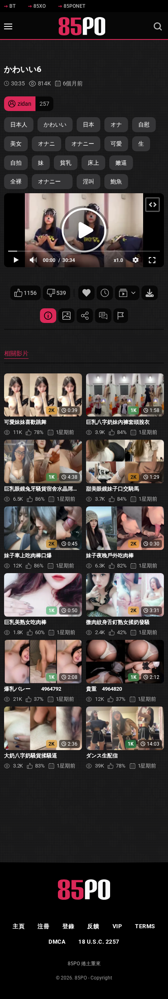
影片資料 (48, 315)
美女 (16, 143)
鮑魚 (116, 181)
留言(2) (103, 315)
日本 (88, 124)
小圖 (66, 315)
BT (12, 6)
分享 (85, 315)
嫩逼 (121, 162)
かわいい (55, 124)
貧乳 (65, 162)
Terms (145, 926)
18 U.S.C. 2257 (98, 941)
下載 (149, 293)
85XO (39, 6)
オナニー (82, 143)
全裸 (16, 181)
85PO (81, 978)
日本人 (18, 124)
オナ (116, 124)
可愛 (116, 143)
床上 (93, 162)
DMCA (57, 941)
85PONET (74, 6)
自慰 (144, 124)
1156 (30, 293)
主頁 (18, 926)
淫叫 (88, 181)
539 (61, 293)
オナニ (46, 143)
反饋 (93, 926)
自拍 (16, 162)
